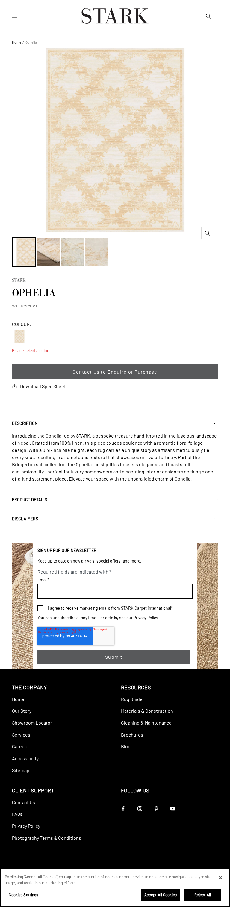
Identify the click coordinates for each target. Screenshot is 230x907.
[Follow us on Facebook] (123, 809)
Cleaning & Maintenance (146, 722)
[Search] (208, 15)
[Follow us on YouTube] (172, 809)
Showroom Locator (32, 722)
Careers (20, 746)
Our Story (21, 711)
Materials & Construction (147, 711)
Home (16, 42)
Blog (126, 746)
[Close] (220, 877)
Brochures (132, 734)
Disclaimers (25, 518)
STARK (18, 280)
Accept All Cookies (160, 894)
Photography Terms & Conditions (46, 838)
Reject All (202, 894)
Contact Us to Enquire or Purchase (114, 371)
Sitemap (20, 770)
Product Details (29, 499)
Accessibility (25, 758)
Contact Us (23, 802)
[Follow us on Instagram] (139, 809)
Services (21, 734)
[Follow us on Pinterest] (156, 809)
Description (24, 423)
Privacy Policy (146, 617)
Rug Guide (132, 699)
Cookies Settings (23, 894)
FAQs (17, 814)
